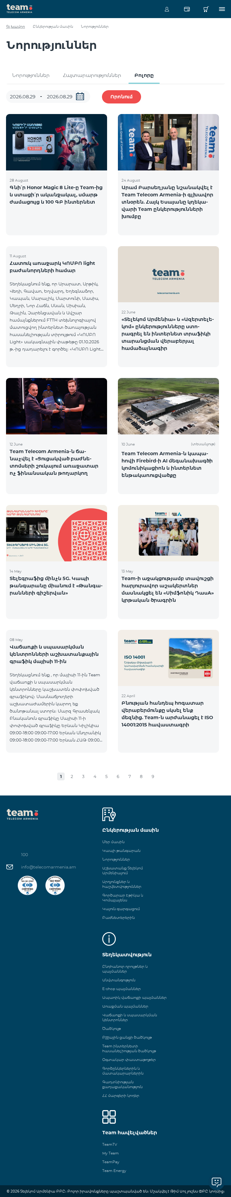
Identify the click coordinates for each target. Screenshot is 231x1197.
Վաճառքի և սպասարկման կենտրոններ (129, 1017)
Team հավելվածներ (129, 1132)
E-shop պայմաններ (121, 988)
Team (19, 8)
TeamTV (109, 1144)
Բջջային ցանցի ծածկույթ (127, 1037)
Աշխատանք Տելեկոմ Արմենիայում (122, 870)
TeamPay (110, 1162)
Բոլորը (144, 75)
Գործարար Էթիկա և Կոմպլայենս (122, 897)
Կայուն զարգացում (121, 908)
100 (24, 854)
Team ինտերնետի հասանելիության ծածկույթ (129, 1048)
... (80, 96)
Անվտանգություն (118, 980)
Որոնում (121, 97)
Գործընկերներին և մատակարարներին (122, 1070)
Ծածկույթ (111, 1028)
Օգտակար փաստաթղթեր (129, 1059)
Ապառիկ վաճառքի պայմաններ (134, 997)
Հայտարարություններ (92, 75)
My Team (110, 1153)
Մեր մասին (113, 842)
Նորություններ (31, 75)
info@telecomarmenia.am (48, 867)
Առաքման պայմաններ (125, 1006)
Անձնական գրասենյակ (166, 9)
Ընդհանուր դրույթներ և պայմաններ (125, 968)
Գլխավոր (15, 26)
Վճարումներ (186, 9)
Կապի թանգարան (121, 850)
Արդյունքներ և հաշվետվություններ (121, 884)
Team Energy (114, 1170)
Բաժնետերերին (118, 917)
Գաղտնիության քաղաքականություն (122, 1084)
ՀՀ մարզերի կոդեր (120, 1095)
